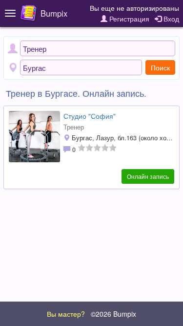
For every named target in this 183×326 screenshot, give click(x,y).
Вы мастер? (66, 314)
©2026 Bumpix (113, 314)
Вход (170, 18)
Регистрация (128, 18)
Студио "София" (89, 116)
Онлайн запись (148, 176)
